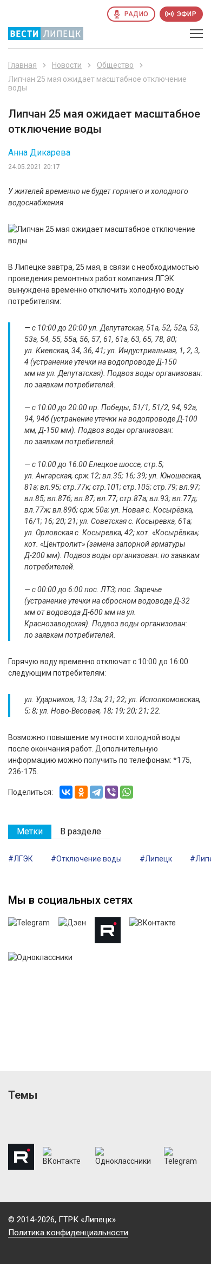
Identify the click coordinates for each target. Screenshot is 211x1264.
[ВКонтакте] (66, 792)
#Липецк (156, 858)
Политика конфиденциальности (68, 1232)
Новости (67, 65)
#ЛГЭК (20, 858)
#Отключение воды (86, 858)
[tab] (29, 832)
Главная (22, 65)
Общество (115, 65)
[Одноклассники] (81, 792)
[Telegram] (96, 792)
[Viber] (111, 792)
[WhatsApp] (126, 792)
